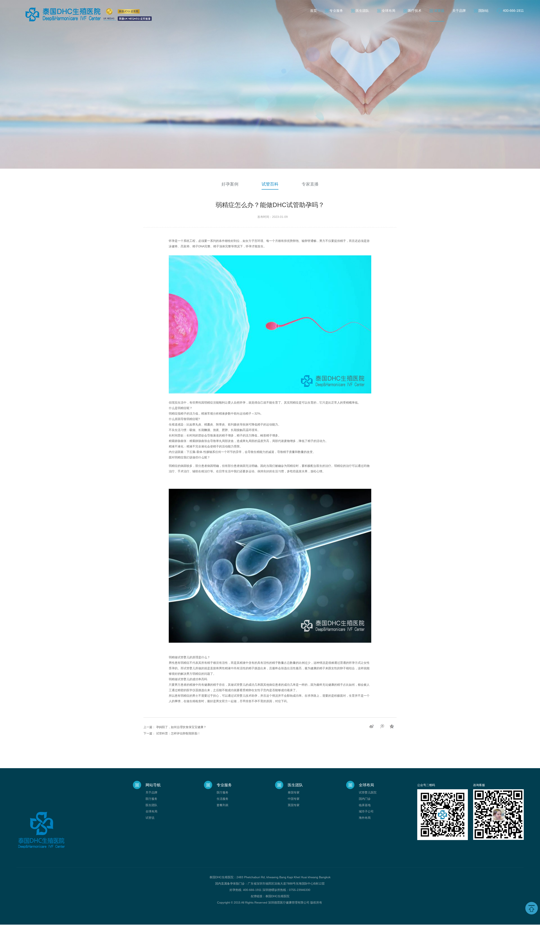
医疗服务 (151, 798)
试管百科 (270, 184)
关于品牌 (459, 10)
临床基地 (365, 805)
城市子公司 (366, 811)
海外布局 (365, 817)
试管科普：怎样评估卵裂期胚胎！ (178, 733)
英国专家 (294, 805)
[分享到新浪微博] (371, 726)
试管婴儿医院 (368, 792)
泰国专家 (294, 792)
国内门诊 (365, 798)
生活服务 (222, 798)
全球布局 (388, 10)
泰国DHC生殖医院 (277, 896)
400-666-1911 (513, 10)
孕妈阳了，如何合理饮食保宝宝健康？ (181, 727)
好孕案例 (229, 184)
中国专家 (294, 798)
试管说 (439, 10)
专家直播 (310, 184)
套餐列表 (222, 805)
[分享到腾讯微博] (381, 726)
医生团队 (362, 10)
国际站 (483, 10)
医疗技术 (414, 10)
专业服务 (336, 10)
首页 (313, 10)
